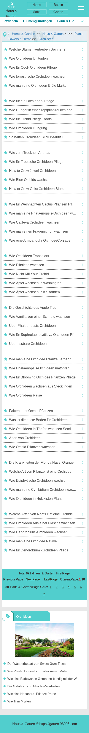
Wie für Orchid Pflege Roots (30, 119)
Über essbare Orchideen (28, 344)
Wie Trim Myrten (19, 701)
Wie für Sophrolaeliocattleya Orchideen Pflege (43, 334)
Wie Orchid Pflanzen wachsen (32, 447)
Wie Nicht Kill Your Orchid (29, 274)
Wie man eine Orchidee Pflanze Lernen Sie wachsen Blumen (43, 359)
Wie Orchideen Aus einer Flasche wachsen (42, 523)
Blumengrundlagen (37, 21)
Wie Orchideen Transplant (29, 256)
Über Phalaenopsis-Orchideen (32, 325)
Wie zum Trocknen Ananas (29, 152)
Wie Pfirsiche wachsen (26, 265)
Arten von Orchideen (25, 438)
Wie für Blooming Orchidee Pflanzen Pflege (42, 377)
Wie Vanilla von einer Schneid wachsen (39, 316)
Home (36, 4)
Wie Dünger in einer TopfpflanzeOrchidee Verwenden (43, 110)
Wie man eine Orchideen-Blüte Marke (38, 85)
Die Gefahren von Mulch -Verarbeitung (34, 686)
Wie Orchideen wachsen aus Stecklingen (40, 386)
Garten (58, 12)
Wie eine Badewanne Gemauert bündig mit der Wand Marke (44, 679)
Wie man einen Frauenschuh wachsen (38, 231)
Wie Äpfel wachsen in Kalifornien (34, 292)
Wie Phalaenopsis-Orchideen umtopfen (39, 368)
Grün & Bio (65, 21)
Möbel (36, 12)
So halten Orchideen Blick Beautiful (36, 137)
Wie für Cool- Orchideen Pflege (33, 67)
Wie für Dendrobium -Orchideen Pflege (38, 550)
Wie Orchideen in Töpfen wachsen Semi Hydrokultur (43, 429)
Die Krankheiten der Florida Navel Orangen (42, 462)
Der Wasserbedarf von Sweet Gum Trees (36, 663)
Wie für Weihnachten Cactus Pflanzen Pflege (43, 204)
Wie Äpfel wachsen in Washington (35, 283)
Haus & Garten (53, 33)
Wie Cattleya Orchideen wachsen (34, 222)
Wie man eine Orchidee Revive (33, 541)
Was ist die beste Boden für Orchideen (38, 420)
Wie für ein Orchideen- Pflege (31, 101)
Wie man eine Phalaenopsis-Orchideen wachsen (43, 213)
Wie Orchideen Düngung (28, 128)
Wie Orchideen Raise (25, 395)
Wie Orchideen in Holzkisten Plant (35, 498)
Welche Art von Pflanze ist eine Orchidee (40, 471)
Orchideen (46, 39)
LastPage (50, 579)
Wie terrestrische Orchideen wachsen (37, 76)
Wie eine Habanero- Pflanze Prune (31, 694)
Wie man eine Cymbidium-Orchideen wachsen (43, 489)
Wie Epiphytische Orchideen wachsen (38, 480)
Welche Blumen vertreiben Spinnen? (37, 49)
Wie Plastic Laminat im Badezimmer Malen (37, 671)
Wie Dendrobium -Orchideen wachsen (38, 532)
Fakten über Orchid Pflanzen (31, 411)
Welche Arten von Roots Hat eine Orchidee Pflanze (43, 514)
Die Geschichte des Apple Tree (33, 307)
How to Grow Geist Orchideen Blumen (38, 189)
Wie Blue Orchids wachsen (30, 180)
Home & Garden (23, 33)
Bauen (58, 4)
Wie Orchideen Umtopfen (28, 58)
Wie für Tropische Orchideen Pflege (36, 162)
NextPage (33, 579)
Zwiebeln (11, 21)
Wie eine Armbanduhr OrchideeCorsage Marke (43, 240)
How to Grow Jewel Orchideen (32, 171)
